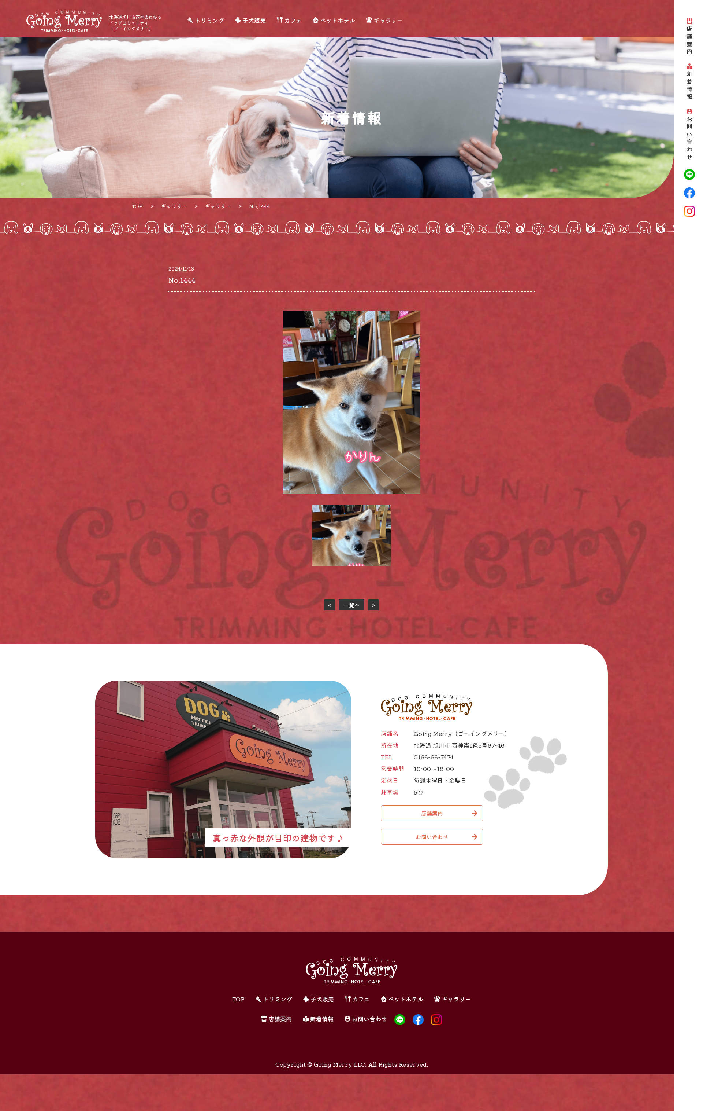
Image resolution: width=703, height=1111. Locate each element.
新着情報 (689, 86)
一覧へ (351, 605)
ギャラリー (388, 20)
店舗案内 (689, 41)
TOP (238, 998)
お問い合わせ (689, 139)
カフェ (293, 20)
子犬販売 (254, 20)
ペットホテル (337, 20)
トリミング (209, 20)
